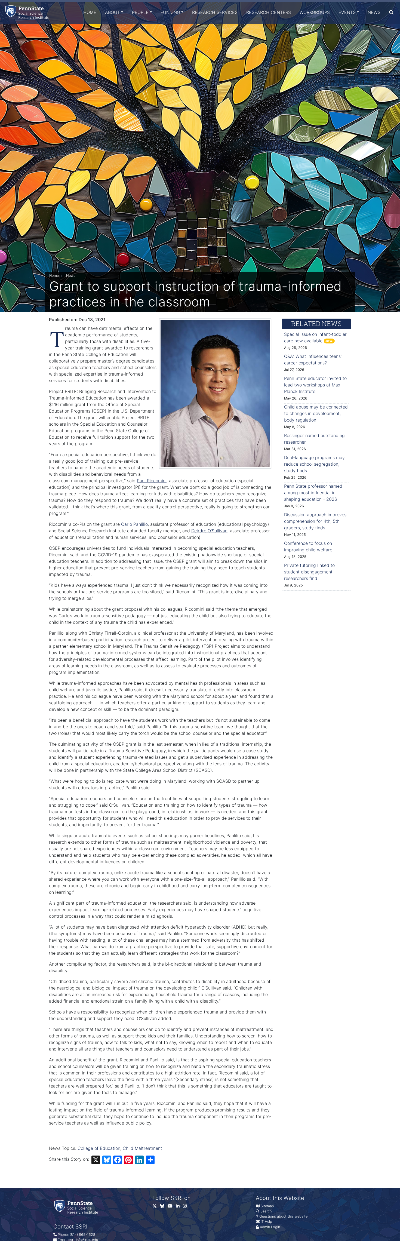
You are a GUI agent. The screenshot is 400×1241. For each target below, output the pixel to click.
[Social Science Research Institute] (28, 12)
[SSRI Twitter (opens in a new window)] (156, 1207)
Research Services (215, 12)
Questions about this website (283, 1216)
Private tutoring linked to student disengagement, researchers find (309, 572)
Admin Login (270, 1227)
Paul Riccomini (152, 480)
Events (347, 12)
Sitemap (267, 1206)
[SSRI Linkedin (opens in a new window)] (179, 1207)
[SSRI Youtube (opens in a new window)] (172, 1207)
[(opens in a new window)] (164, 1207)
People (140, 12)
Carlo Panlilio (134, 524)
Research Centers (268, 12)
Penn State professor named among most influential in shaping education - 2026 (313, 492)
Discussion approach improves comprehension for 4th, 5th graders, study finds (315, 521)
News (374, 12)
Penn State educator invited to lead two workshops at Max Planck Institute (315, 385)
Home (89, 12)
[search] (391, 12)
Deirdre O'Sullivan (209, 530)
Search (266, 1211)
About (112, 12)
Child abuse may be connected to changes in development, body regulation (316, 413)
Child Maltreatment (142, 1148)
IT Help (266, 1222)
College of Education (99, 1148)
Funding (170, 12)
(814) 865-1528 (82, 1235)
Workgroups (315, 12)
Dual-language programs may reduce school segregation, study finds (314, 464)
